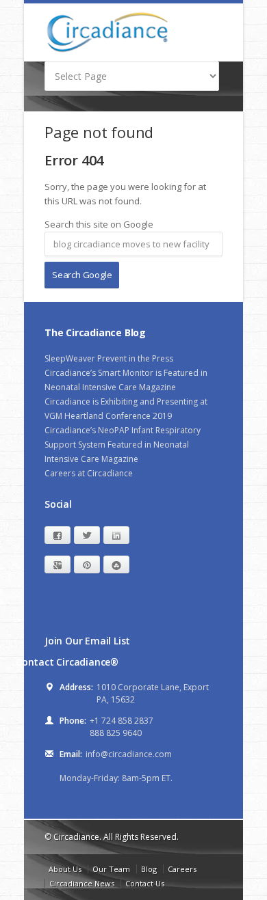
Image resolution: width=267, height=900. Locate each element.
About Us (65, 869)
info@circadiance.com (129, 754)
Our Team (111, 869)
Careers (182, 869)
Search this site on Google (98, 224)
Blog (149, 869)
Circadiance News (81, 883)
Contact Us (144, 883)
